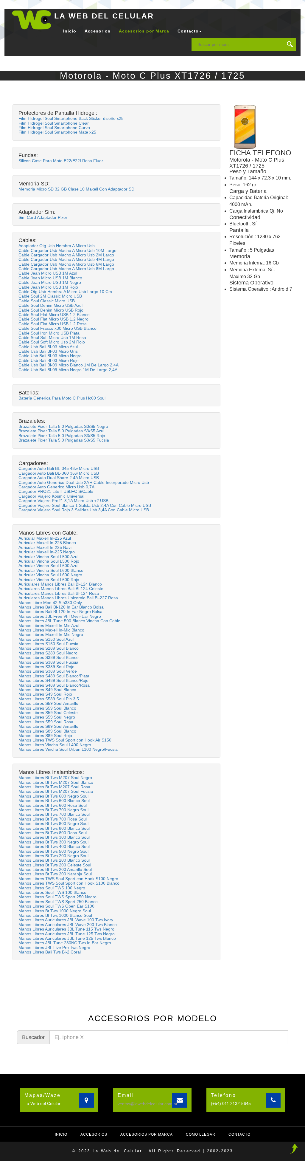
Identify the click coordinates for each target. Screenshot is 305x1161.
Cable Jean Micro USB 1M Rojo (48, 287)
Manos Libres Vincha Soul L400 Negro (54, 744)
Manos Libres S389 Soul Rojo (46, 666)
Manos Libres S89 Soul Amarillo (48, 726)
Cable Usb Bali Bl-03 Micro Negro (50, 355)
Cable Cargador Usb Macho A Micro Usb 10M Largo (67, 250)
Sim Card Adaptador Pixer (42, 217)
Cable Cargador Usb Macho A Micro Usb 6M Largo (66, 264)
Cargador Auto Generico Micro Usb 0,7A (56, 486)
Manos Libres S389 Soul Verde (47, 671)
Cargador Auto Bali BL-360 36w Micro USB (58, 473)
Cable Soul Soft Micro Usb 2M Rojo (51, 342)
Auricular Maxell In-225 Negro (46, 551)
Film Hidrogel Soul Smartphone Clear (53, 123)
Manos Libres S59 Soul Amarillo (48, 703)
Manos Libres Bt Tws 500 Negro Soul (53, 851)
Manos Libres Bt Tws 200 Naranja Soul (55, 873)
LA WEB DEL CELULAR (104, 16)
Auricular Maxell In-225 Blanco (47, 542)
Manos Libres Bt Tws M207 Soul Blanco (55, 782)
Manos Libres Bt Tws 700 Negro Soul (53, 809)
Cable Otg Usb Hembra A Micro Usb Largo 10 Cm (65, 291)
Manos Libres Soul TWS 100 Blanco (52, 892)
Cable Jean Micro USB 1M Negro (49, 282)
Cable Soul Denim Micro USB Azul (50, 305)
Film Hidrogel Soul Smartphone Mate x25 (57, 132)
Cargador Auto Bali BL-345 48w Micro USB (58, 468)
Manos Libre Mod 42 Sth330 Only (50, 602)
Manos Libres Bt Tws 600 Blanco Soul (54, 800)
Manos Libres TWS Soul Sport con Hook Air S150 (64, 740)
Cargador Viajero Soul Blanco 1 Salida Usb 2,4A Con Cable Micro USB (84, 505)
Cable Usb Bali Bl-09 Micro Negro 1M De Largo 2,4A (67, 369)
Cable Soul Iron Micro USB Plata (49, 333)
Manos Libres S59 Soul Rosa (45, 721)
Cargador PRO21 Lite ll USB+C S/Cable (55, 491)
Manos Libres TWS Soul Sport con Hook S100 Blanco (68, 883)
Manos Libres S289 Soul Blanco (48, 648)
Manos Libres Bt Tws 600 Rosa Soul (52, 805)
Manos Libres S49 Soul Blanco (47, 689)
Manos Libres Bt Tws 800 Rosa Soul (52, 832)
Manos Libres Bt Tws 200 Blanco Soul (54, 860)
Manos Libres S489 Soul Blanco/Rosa (54, 685)
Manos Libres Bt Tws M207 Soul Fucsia (55, 791)
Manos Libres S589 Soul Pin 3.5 (48, 698)
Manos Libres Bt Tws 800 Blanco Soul (54, 828)
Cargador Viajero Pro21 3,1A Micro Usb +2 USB (63, 500)
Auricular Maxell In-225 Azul (44, 538)
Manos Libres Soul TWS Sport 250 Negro (57, 896)
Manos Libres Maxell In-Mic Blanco (51, 630)
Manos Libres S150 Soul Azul (46, 639)
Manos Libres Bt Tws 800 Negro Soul (53, 823)
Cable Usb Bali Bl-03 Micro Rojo (48, 360)
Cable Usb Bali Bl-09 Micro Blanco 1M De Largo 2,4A (68, 365)
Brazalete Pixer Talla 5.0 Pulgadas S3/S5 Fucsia (63, 440)
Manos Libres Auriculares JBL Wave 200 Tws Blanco (67, 924)
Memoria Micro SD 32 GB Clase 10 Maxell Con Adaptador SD (76, 189)
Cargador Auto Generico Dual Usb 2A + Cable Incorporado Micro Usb (83, 482)
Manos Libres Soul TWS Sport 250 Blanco (58, 901)
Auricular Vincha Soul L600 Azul (48, 565)
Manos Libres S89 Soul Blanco (47, 731)
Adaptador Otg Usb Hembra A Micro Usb (56, 245)
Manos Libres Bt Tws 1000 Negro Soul (54, 910)
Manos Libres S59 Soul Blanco (47, 708)
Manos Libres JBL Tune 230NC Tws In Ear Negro (64, 942)
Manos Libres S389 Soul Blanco (48, 657)
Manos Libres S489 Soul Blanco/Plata (53, 676)
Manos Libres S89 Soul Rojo (45, 735)
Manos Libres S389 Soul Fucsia (48, 662)
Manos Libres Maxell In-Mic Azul (48, 625)
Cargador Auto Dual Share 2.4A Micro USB (58, 477)
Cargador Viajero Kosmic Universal (51, 496)
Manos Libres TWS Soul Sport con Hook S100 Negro (68, 878)
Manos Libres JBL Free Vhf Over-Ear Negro (59, 616)
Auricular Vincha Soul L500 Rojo (48, 561)
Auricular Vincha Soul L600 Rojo (48, 579)
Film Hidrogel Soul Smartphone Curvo (54, 127)
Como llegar (200, 1134)
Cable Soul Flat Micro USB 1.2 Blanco (54, 314)
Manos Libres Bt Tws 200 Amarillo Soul (55, 869)
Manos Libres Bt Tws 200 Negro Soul (53, 855)
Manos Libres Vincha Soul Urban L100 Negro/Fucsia (68, 749)
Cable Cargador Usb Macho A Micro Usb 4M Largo (66, 259)
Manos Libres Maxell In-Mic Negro (50, 634)
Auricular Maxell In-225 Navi (44, 547)
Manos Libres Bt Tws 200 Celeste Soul (54, 865)
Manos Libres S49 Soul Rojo (45, 694)
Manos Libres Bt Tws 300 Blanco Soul (54, 837)
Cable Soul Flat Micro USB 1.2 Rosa (52, 323)
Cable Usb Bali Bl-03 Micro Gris (48, 351)
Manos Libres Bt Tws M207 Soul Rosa (54, 786)
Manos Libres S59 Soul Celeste (48, 712)
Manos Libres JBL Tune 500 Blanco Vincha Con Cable (69, 620)
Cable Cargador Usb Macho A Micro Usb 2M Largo (66, 255)
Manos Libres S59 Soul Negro (46, 717)
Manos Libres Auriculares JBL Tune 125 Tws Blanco (67, 938)
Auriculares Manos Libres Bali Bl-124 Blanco (60, 584)
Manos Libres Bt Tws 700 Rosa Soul (52, 819)
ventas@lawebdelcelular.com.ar (148, 1103)
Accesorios (98, 31)
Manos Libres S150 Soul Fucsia (48, 643)
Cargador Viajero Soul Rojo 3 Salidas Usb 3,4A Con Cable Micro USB (83, 509)
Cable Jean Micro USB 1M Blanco (50, 277)
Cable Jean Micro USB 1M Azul (47, 273)
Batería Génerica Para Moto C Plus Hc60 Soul (61, 398)
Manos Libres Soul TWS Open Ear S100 (56, 906)
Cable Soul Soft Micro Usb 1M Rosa (52, 337)
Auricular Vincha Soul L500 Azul (48, 556)
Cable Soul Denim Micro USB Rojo (50, 310)
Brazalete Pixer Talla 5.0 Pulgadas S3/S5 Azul (61, 430)
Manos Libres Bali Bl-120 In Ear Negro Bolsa (60, 611)
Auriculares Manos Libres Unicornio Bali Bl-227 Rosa (68, 597)
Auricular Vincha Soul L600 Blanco (50, 570)
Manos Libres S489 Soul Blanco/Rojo (53, 680)
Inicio (69, 31)
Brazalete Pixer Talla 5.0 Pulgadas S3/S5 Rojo (61, 435)
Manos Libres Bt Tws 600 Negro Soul (53, 796)
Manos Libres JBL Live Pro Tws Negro (54, 947)
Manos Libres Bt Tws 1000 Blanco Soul (55, 915)
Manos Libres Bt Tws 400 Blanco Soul (54, 846)
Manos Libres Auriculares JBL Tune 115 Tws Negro (66, 929)
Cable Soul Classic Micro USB (46, 300)
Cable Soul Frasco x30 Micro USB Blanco (57, 328)
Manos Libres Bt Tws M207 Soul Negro (55, 777)
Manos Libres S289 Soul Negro (47, 653)
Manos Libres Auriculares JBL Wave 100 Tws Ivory (65, 919)
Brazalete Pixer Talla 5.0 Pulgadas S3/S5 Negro (63, 426)
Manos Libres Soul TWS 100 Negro (51, 888)
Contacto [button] (188, 31)
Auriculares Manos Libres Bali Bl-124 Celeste (60, 588)
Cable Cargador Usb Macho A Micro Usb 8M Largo (66, 268)
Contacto (239, 1134)
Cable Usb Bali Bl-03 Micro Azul (48, 346)
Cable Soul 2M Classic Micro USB (50, 296)
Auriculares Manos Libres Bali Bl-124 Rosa (58, 593)
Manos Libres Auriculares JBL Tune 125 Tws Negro (66, 933)
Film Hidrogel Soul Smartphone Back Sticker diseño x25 (71, 118)
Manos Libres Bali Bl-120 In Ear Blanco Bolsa (61, 607)
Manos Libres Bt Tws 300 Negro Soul (53, 842)
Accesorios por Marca (144, 31)
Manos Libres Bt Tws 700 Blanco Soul (54, 814)
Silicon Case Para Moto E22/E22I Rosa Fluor (60, 160)
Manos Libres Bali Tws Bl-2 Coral (49, 952)
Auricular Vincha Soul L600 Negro (50, 574)
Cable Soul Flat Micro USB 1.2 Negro (53, 319)
